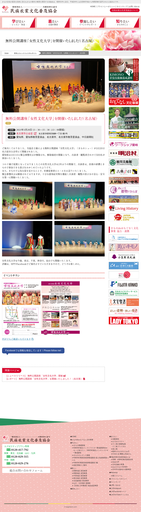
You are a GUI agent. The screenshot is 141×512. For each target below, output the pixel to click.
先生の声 (115, 462)
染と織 (114, 449)
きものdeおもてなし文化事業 (124, 94)
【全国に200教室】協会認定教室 (86, 486)
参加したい (88, 23)
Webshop (114, 473)
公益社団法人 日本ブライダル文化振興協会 (124, 238)
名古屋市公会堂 (24, 133)
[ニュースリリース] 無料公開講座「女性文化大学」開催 (35, 376)
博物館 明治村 (124, 153)
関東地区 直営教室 (80, 471)
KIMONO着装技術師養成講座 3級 (86, 463)
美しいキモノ (124, 247)
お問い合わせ (134, 6)
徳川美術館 (124, 162)
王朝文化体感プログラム (124, 199)
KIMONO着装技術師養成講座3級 (124, 70)
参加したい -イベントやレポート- (25, 53)
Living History (124, 208)
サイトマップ (122, 6)
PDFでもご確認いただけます (16, 339)
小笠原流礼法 (124, 256)
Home (7, 53)
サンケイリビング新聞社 (124, 275)
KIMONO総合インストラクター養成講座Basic (90, 448)
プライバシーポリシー (106, 6)
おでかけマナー (118, 441)
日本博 (124, 217)
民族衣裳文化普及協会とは (120, 457)
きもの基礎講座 (79, 445)
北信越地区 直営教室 (81, 481)
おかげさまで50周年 (120, 467)
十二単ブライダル (119, 446)
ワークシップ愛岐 (124, 144)
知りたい (122, 23)
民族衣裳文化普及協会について (125, 10)
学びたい (18, 23)
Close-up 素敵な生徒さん (121, 454)
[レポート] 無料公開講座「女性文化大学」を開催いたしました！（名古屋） (45, 379)
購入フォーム (117, 476)
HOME (93, 6)
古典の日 (124, 171)
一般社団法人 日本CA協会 (124, 265)
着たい (53, 23)
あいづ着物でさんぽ (124, 190)
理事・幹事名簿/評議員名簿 (122, 459)
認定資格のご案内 (80, 465)
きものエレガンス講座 (82, 455)
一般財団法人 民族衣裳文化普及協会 (29, 9)
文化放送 (124, 302)
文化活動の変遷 (118, 464)
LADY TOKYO (124, 320)
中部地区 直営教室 (80, 476)
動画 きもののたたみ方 (120, 451)
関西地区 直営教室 (80, 473)
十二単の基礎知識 (119, 444)
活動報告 (115, 439)
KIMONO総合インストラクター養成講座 (124, 118)
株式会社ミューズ (124, 311)
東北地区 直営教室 (80, 478)
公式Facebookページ (118, 491)
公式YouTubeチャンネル (119, 495)
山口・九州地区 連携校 (82, 483)
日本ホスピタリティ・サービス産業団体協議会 (124, 293)
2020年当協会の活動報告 (121, 469)
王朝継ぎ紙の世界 (124, 180)
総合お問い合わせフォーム (26, 470)
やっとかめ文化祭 (124, 135)
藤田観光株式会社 (124, 284)
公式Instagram (115, 488)
